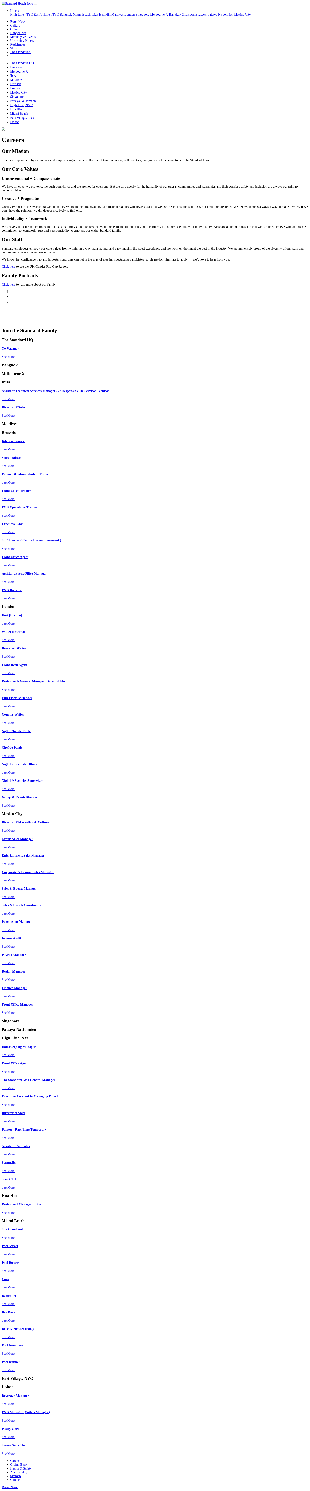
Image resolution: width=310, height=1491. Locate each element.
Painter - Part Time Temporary (24, 1129)
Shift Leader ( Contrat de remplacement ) (31, 540)
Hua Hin (105, 14)
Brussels (201, 14)
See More (8, 357)
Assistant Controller (16, 1146)
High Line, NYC (21, 14)
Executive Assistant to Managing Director (31, 1096)
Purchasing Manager (17, 921)
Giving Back (18, 1464)
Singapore (142, 14)
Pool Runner (11, 1362)
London (130, 14)
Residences (17, 44)
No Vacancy (10, 348)
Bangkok (66, 14)
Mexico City (242, 14)
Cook (5, 1279)
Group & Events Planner (20, 797)
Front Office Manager (17, 1004)
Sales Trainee (11, 457)
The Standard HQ (22, 63)
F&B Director (12, 590)
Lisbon (190, 14)
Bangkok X (177, 14)
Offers (14, 29)
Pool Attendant (12, 1345)
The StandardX (20, 52)
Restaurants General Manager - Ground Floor (35, 681)
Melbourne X (159, 14)
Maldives (117, 14)
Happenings (18, 33)
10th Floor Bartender (17, 698)
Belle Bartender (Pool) (18, 1329)
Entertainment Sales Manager (23, 855)
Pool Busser (10, 1262)
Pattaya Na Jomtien (220, 14)
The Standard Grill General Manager (28, 1080)
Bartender (9, 1296)
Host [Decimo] (12, 615)
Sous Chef (9, 1179)
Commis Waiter (13, 714)
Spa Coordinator (14, 1229)
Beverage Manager (15, 1395)
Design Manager (13, 971)
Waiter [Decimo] (13, 632)
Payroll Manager (14, 954)
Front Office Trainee (16, 491)
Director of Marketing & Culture (25, 822)
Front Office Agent (15, 557)
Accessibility (18, 1472)
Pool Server (10, 1246)
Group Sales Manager (17, 839)
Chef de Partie (12, 747)
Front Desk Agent (14, 665)
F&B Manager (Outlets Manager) (26, 1412)
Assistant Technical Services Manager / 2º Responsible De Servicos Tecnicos (55, 391)
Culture (15, 25)
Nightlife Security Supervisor (22, 780)
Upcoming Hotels (22, 40)
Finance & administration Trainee (26, 474)
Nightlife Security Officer (19, 764)
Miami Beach (82, 14)
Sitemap (15, 1476)
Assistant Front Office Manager (24, 573)
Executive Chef (12, 524)
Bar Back (8, 1312)
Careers (15, 1461)
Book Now (17, 21)
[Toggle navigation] (35, 4)
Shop (13, 48)
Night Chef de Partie (16, 731)
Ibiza (95, 14)
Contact (15, 1480)
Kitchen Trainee (13, 441)
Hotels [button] (14, 10)
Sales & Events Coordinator (22, 905)
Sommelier (9, 1162)
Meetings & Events (23, 37)
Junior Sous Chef (14, 1445)
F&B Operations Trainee (19, 507)
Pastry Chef (10, 1429)
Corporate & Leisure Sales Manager (28, 872)
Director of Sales (13, 407)
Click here (8, 266)
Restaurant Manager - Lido (21, 1204)
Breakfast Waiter (14, 648)
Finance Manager (14, 988)
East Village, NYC (46, 14)
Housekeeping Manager (19, 1047)
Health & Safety (21, 1468)
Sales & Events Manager (19, 888)
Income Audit (11, 938)
